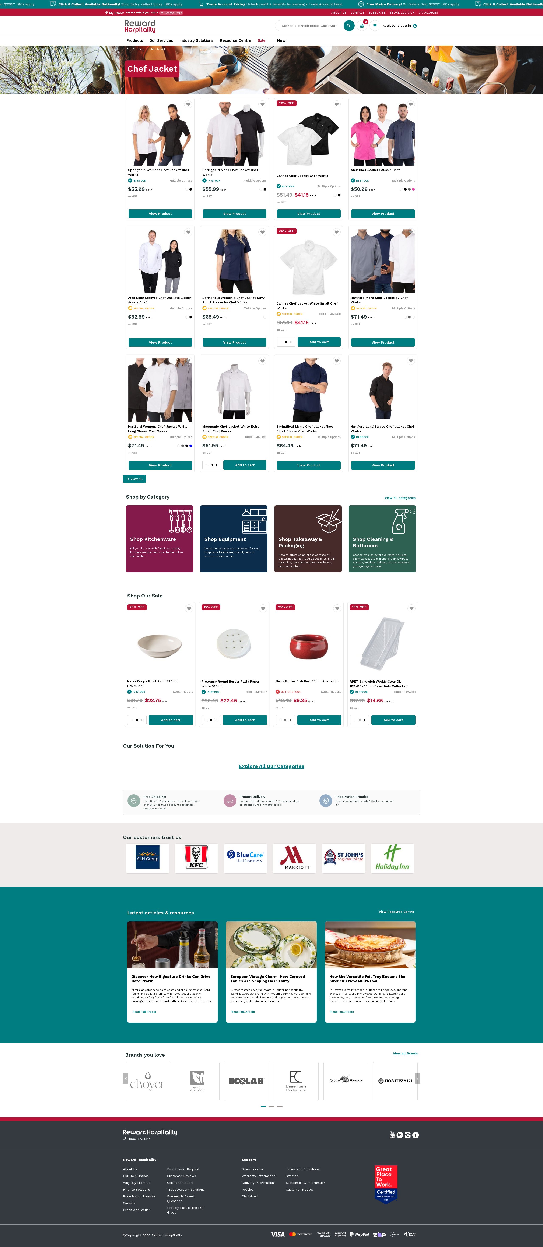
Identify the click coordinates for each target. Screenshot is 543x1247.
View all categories (400, 498)
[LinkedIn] (400, 1136)
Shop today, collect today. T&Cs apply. (462, 4)
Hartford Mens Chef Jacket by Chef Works (379, 300)
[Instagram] (408, 1136)
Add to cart (319, 342)
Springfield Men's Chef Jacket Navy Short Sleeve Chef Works (305, 429)
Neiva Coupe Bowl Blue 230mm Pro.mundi (301, 683)
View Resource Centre (396, 912)
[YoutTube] (393, 1136)
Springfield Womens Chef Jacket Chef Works (158, 172)
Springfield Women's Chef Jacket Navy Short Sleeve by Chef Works (233, 300)
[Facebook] (416, 1136)
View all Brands (405, 1053)
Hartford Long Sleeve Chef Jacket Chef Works (382, 429)
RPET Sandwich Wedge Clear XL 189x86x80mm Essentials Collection (230, 684)
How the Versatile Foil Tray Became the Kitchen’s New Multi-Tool (367, 978)
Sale (262, 40)
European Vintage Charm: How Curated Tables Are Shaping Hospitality (267, 978)
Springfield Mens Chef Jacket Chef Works (230, 172)
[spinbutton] (136, 720)
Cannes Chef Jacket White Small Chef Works (307, 306)
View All (136, 479)
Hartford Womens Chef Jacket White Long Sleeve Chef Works (158, 429)
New (281, 40)
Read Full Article (144, 1011)
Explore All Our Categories (271, 766)
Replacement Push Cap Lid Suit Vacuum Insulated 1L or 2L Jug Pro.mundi (382, 684)
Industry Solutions (196, 40)
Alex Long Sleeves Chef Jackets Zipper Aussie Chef (159, 300)
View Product (160, 214)
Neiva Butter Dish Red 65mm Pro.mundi (158, 681)
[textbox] (312, 25)
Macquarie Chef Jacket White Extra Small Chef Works (230, 429)
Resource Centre (235, 40)
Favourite (188, 107)
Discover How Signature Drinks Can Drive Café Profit (171, 978)
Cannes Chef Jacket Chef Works (302, 176)
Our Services (161, 40)
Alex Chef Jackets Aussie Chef (375, 170)
